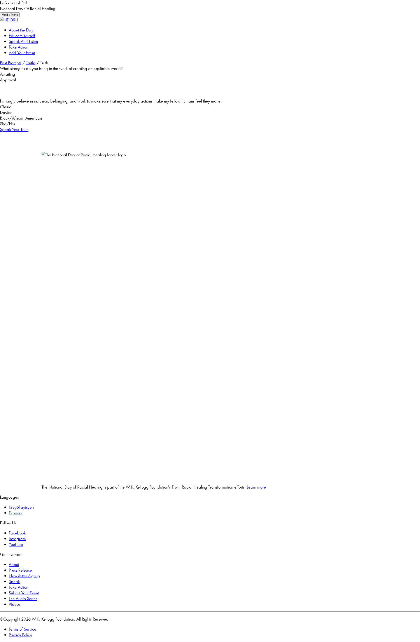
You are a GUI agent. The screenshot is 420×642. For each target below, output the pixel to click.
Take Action (18, 47)
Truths (30, 63)
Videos (14, 604)
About (14, 564)
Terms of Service (22, 629)
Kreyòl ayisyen (21, 507)
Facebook (17, 533)
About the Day (21, 30)
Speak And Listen (23, 41)
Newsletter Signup (24, 576)
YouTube (16, 544)
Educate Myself (22, 35)
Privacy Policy (20, 635)
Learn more (256, 487)
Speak (14, 581)
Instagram (17, 538)
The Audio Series (23, 598)
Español (15, 513)
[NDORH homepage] (9, 20)
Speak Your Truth (14, 129)
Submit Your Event (24, 593)
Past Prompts (10, 63)
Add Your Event (22, 53)
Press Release (20, 570)
